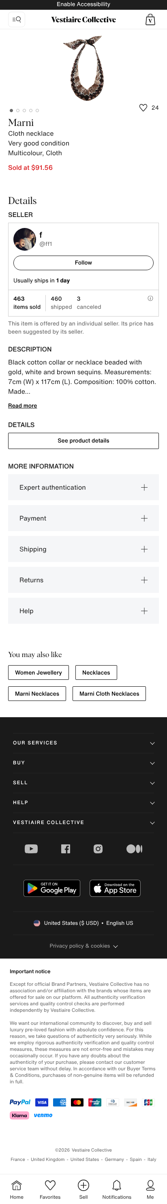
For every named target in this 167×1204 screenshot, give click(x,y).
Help (26, 611)
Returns (31, 580)
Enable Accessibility (83, 4)
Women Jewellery (38, 672)
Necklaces (96, 672)
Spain (136, 1159)
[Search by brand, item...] (16, 19)
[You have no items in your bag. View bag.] (150, 19)
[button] (150, 19)
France (18, 1159)
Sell (20, 782)
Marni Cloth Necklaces (109, 694)
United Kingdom (48, 1159)
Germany (114, 1159)
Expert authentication (52, 487)
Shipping (33, 549)
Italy (152, 1159)
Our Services (35, 743)
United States (85, 1159)
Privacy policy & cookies (80, 946)
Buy (19, 762)
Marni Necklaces (37, 694)
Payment (32, 518)
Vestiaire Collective (48, 822)
